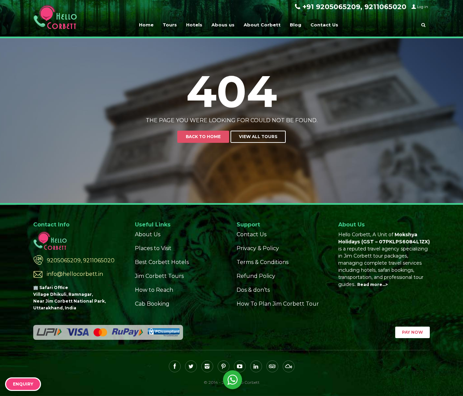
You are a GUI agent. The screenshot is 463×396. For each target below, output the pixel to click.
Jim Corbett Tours (159, 276)
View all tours (258, 136)
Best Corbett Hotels (162, 262)
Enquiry (23, 384)
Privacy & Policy (258, 248)
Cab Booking (152, 304)
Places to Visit (153, 248)
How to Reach (154, 290)
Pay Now (412, 332)
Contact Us (324, 24)
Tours (170, 24)
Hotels (194, 24)
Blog (295, 24)
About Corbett (262, 24)
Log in (422, 6)
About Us (147, 234)
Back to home (203, 136)
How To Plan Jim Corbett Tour (278, 304)
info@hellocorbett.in (75, 274)
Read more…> (372, 284)
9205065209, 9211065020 (81, 260)
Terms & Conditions (262, 262)
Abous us (223, 24)
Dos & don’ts (253, 290)
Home (146, 24)
